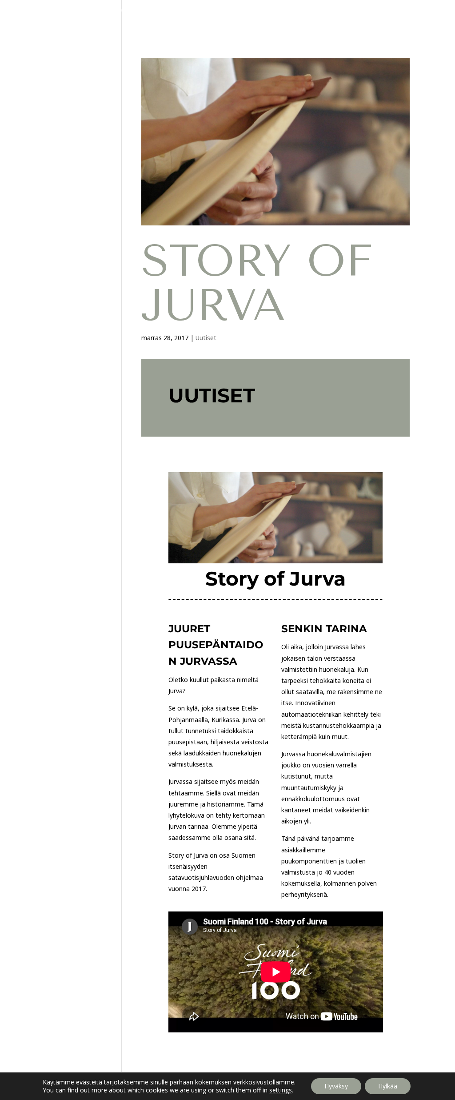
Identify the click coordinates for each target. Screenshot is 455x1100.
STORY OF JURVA (256, 283)
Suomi (222, 23)
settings (280, 1090)
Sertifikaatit (311, 10)
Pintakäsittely (192, 10)
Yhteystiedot (398, 10)
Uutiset (354, 10)
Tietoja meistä (249, 10)
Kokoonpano (137, 10)
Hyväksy (336, 1086)
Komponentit (83, 10)
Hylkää (387, 1086)
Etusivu (38, 10)
